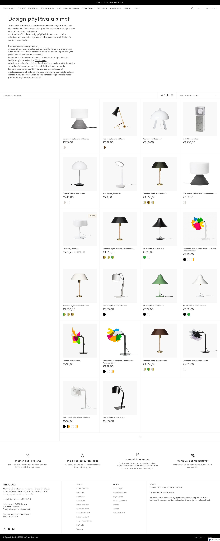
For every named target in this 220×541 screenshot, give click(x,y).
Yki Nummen (40, 61)
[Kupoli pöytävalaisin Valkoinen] (68, 202)
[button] (199, 8)
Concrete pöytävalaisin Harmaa (76, 139)
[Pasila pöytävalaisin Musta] (104, 314)
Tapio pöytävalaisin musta (113, 139)
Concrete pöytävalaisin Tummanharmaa (200, 194)
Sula (64, 72)
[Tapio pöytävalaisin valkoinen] (104, 147)
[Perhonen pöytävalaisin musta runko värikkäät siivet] (68, 426)
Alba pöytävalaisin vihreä (153, 306)
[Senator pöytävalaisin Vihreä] (112, 257)
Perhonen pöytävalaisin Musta (195, 361)
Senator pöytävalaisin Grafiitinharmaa (118, 249)
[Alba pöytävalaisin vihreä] (144, 257)
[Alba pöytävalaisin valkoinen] (148, 257)
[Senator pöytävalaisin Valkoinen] (144, 202)
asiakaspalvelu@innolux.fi (19, 509)
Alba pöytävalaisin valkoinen (194, 306)
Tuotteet (21, 8)
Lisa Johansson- (50, 52)
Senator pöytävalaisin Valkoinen (76, 306)
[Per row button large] (168, 95)
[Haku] (192, 8)
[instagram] (13, 528)
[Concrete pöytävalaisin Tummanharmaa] (64, 147)
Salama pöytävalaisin (71, 361)
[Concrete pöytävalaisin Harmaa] (184, 202)
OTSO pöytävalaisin (191, 139)
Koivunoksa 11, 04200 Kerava (15, 504)
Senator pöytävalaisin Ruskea (155, 361)
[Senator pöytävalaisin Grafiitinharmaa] (152, 202)
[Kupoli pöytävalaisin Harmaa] (64, 202)
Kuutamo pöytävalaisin (152, 139)
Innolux (14, 537)
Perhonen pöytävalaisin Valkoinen (76, 418)
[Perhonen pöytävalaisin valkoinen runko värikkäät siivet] (192, 259)
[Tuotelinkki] (80, 119)
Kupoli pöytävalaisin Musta (74, 194)
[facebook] (9, 528)
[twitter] (4, 528)
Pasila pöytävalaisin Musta (114, 418)
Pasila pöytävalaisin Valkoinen (115, 306)
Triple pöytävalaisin (70, 249)
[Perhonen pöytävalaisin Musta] (184, 259)
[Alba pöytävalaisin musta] (144, 314)
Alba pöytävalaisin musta (153, 249)
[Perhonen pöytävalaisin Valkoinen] (188, 259)
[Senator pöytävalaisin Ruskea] (148, 202)
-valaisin (70, 72)
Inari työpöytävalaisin (112, 194)
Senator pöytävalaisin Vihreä (155, 194)
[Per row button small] (171, 95)
